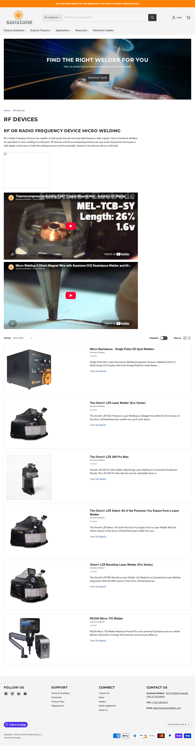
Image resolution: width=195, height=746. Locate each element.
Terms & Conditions (60, 693)
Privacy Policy (57, 701)
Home (7, 110)
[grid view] (185, 338)
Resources (81, 30)
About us (103, 710)
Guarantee (56, 697)
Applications (63, 30)
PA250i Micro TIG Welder (106, 618)
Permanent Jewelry (103, 30)
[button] (177, 17)
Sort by (7, 338)
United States (177, 724)
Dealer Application (107, 706)
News (101, 697)
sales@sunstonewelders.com (167, 708)
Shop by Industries (14, 30)
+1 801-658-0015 (159, 702)
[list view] (189, 338)
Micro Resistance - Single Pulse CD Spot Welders (122, 349)
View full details (98, 371)
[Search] (152, 17)
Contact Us (104, 693)
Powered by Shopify (12, 738)
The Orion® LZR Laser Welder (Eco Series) (118, 403)
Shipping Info (57, 706)
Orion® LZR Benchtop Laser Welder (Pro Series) (121, 564)
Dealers (102, 701)
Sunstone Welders (97, 352)
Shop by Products (40, 30)
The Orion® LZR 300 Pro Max (109, 457)
